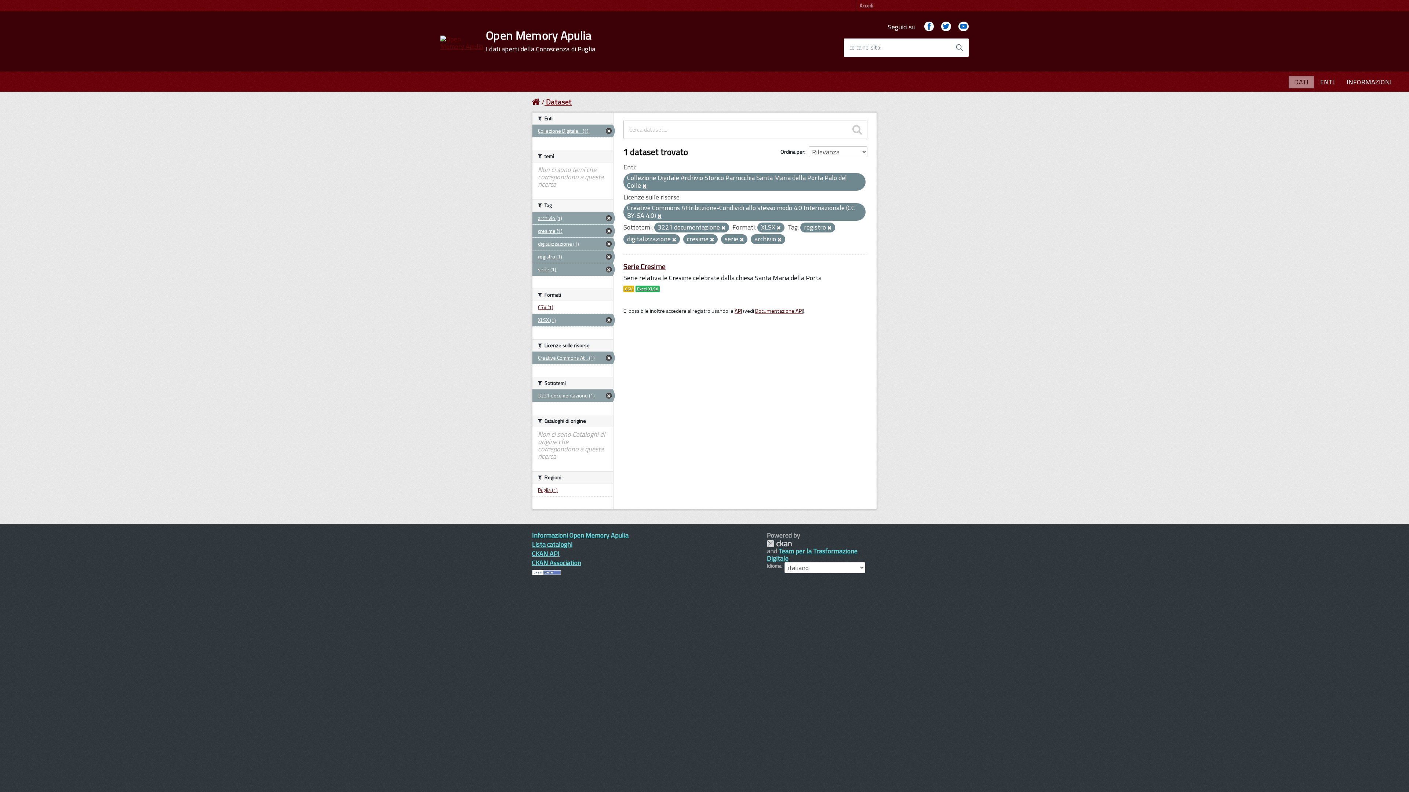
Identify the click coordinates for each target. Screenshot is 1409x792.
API (738, 311)
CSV (629, 289)
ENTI (1327, 82)
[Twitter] (946, 27)
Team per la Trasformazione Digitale (812, 554)
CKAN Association (556, 563)
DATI (1301, 82)
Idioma (774, 565)
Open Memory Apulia (540, 41)
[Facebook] (929, 27)
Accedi (866, 5)
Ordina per (792, 151)
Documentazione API (779, 311)
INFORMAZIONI (1369, 82)
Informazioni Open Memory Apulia (580, 535)
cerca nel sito (864, 47)
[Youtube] (963, 27)
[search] (857, 129)
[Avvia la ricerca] (959, 47)
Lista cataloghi (552, 544)
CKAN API (546, 553)
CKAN (779, 543)
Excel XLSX (647, 289)
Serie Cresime (644, 266)
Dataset (559, 101)
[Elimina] (644, 186)
